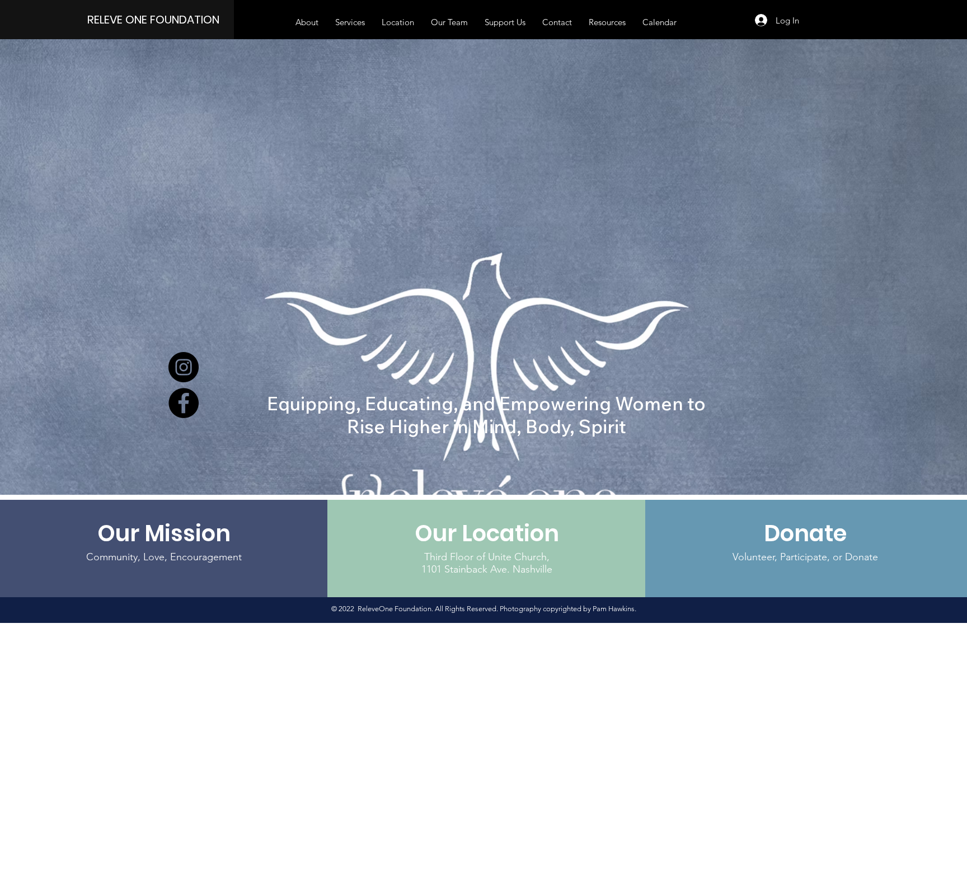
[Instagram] (183, 367)
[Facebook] (183, 403)
